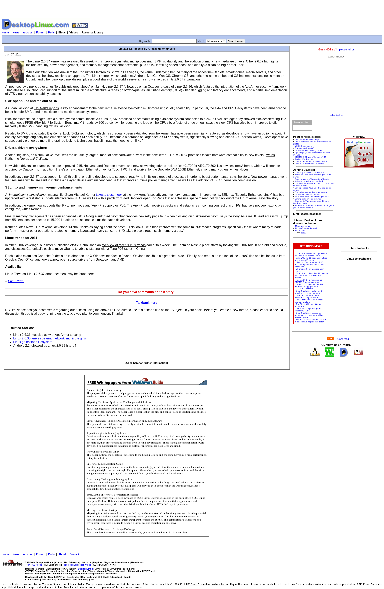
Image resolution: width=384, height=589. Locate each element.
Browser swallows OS (304, 148)
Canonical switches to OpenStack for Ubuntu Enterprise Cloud (311, 254)
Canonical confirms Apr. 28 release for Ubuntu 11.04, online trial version (311, 275)
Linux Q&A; (300, 230)
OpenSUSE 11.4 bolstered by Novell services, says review (309, 292)
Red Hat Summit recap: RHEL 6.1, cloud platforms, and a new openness (309, 264)
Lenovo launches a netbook (308, 194)
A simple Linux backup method (309, 181)
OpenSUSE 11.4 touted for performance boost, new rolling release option (309, 315)
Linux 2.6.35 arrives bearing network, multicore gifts (49, 338)
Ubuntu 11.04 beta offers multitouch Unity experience (307, 296)
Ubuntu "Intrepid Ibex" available (309, 164)
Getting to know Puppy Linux (308, 199)
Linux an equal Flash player (307, 139)
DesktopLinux (85, 569)
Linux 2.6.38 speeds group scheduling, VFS (308, 309)
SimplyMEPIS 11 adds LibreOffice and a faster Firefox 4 (311, 259)
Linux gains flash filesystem (32, 342)
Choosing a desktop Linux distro (309, 172)
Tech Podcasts (70, 565)
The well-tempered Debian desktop (311, 192)
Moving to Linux (302, 226)
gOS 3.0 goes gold (303, 146)
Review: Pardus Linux (305, 159)
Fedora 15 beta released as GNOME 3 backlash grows (308, 281)
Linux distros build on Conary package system (309, 301)
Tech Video (85, 565)
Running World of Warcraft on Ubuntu (312, 179)
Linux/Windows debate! (306, 228)
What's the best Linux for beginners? (312, 197)
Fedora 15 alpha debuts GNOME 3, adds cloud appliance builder (311, 320)
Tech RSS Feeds (33, 565)
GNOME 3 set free (304, 289)
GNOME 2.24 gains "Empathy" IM (310, 157)
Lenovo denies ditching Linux (308, 150)
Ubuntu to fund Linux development (311, 161)
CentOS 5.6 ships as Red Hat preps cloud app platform (309, 285)
